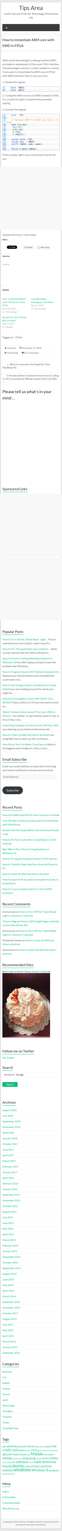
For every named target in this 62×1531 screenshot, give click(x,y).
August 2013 (9, 1318)
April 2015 (8, 1234)
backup (43, 1447)
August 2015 (9, 1211)
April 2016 (8, 1177)
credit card (10, 1450)
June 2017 (8, 1149)
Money (6, 1388)
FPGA (18, 337)
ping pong (28, 1458)
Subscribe (13, 790)
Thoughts (7, 1411)
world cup (6, 1474)
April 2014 (8, 1290)
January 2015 (9, 1251)
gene (40, 1450)
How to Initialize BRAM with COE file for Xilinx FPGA (14, 302)
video (27, 1466)
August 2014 (9, 1273)
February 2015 (10, 1245)
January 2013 (9, 1347)
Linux (22, 1454)
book (48, 1446)
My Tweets (8, 1057)
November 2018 (11, 1126)
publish (38, 1458)
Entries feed (8, 1497)
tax (54, 1462)
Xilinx (12, 1474)
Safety (54, 1458)
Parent (6, 1394)
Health (6, 1382)
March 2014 (9, 1296)
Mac (28, 1455)
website (7, 1470)
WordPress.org (10, 1508)
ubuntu (17, 1465)
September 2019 (11, 1121)
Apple (37, 1447)
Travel (5, 1422)
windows (22, 1469)
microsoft (49, 1454)
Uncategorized (10, 1428)
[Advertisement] (31, 198)
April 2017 (8, 1155)
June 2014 (8, 1279)
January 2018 (9, 1138)
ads (4, 1446)
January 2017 (9, 1172)
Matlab (37, 1453)
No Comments (31, 352)
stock (31, 1462)
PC (21, 1458)
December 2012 (11, 1352)
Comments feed (11, 1502)
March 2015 (9, 1239)
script (4, 1462)
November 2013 (11, 1307)
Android (30, 1446)
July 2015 (7, 1217)
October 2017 (10, 1143)
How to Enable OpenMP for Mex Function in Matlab (30, 814)
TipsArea (11, 348)
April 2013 (8, 1335)
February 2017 (10, 1166)
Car (4, 1377)
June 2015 (8, 1222)
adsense (12, 1446)
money (7, 1458)
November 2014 (11, 1256)
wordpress (53, 1470)
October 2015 (10, 1206)
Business (7, 1371)
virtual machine (41, 1466)
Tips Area (31, 7)
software (22, 1462)
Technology (12, 352)
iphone (7, 1454)
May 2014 (8, 1285)
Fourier (28, 1450)
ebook (22, 1450)
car (54, 1446)
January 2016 (9, 1189)
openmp (16, 1458)
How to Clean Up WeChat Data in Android (25, 873)
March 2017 (9, 1160)
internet (45, 1450)
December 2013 (11, 1301)
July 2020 (7, 1115)
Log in (5, 1491)
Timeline (7, 1416)
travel (6, 1466)
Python (45, 1458)
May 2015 (8, 1228)
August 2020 (9, 1110)
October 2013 (10, 1313)
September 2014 (11, 1268)
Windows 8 (40, 1470)
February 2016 (10, 1183)
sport (5, 1399)
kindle (15, 1454)
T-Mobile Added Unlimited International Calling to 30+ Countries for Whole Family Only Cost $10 (30, 378)
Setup (9, 1462)
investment (53, 1450)
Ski (13, 1462)
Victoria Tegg (9, 921)
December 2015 (11, 1194)
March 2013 (9, 1341)
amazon (22, 1446)
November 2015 (11, 1200)
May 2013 (8, 1330)
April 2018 (8, 1132)
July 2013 (7, 1324)
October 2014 (10, 1262)
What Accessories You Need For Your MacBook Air (26, 366)
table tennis (42, 1462)
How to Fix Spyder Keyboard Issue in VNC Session (29, 858)
